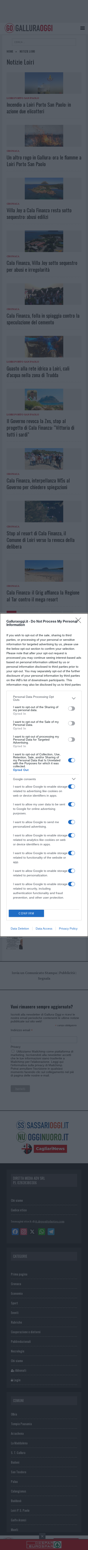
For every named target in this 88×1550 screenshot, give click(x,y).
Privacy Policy (68, 928)
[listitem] (44, 698)
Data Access (44, 928)
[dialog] (44, 775)
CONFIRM (26, 913)
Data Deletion (20, 928)
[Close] (80, 622)
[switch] (71, 708)
